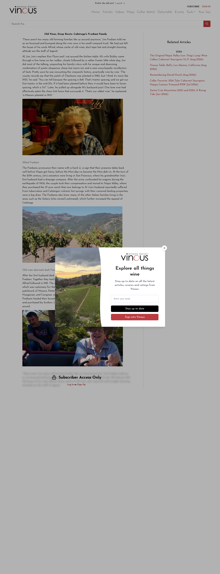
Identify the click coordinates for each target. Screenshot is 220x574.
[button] (164, 248)
